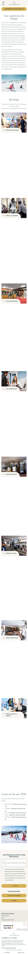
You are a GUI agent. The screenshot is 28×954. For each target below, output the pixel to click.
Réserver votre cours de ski (18, 812)
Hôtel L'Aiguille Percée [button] (11, 714)
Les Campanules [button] (11, 389)
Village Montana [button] (12, 301)
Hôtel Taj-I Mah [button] (11, 553)
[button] (3, 4)
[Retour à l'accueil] (14, 3)
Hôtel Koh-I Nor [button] (11, 474)
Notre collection (7, 913)
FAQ (2, 917)
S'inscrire (15, 886)
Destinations (5, 915)
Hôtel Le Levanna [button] (12, 215)
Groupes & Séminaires (7, 920)
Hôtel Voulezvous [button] (12, 130)
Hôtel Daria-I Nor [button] (12, 638)
